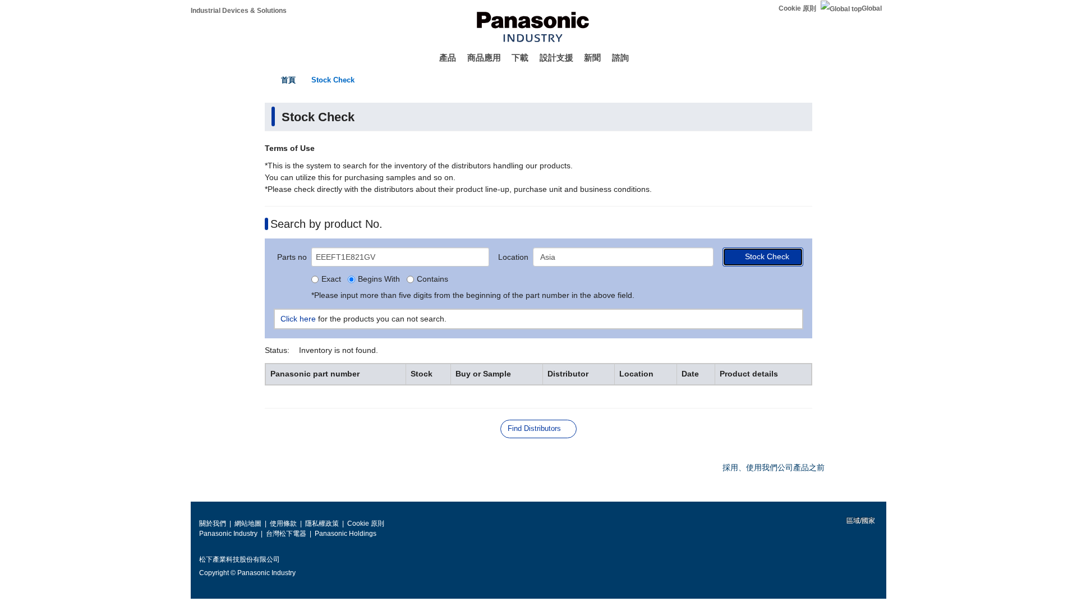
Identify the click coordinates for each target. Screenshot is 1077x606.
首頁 (288, 80)
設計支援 (556, 57)
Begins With (379, 279)
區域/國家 (860, 521)
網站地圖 (247, 523)
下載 (520, 57)
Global (872, 8)
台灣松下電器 (286, 534)
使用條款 (283, 523)
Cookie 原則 (797, 8)
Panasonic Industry (228, 534)
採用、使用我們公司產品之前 (773, 467)
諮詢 (620, 57)
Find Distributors (534, 428)
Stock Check (333, 80)
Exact (331, 279)
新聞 (592, 57)
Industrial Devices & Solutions (239, 11)
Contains (432, 279)
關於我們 (212, 523)
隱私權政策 (322, 523)
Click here (298, 318)
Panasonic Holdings (345, 534)
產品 (447, 57)
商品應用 (484, 57)
